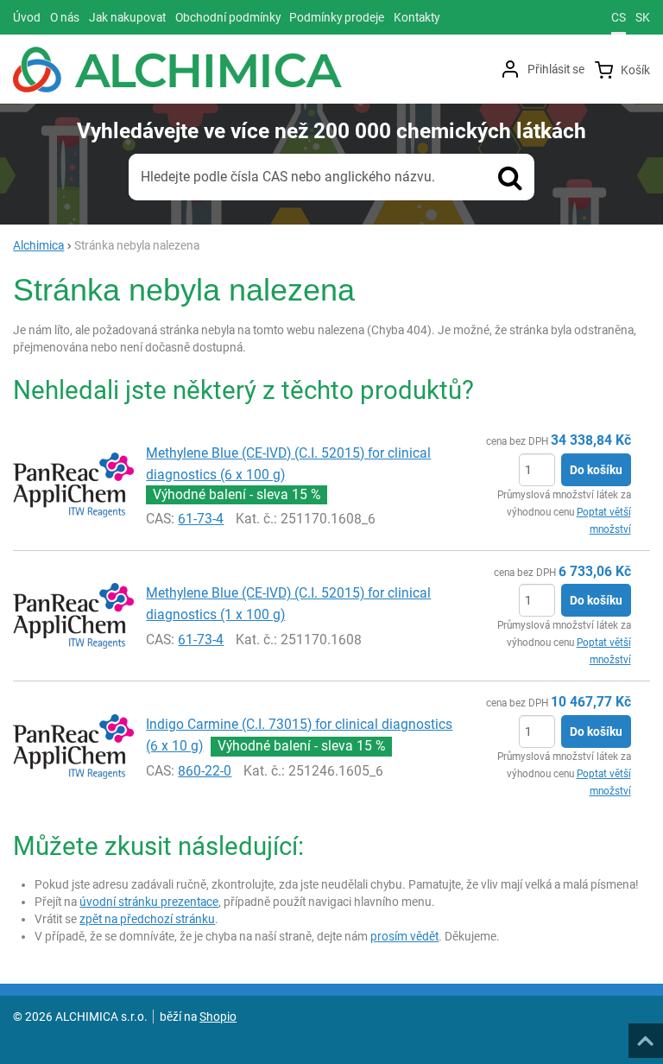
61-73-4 (201, 518)
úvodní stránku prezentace (148, 902)
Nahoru (647, 1035)
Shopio (218, 1016)
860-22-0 (204, 771)
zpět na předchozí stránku (147, 919)
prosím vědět (404, 936)
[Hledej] (510, 177)
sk (642, 17)
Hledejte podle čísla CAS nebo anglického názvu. (288, 176)
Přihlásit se (555, 69)
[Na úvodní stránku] (177, 69)
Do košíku (596, 470)
